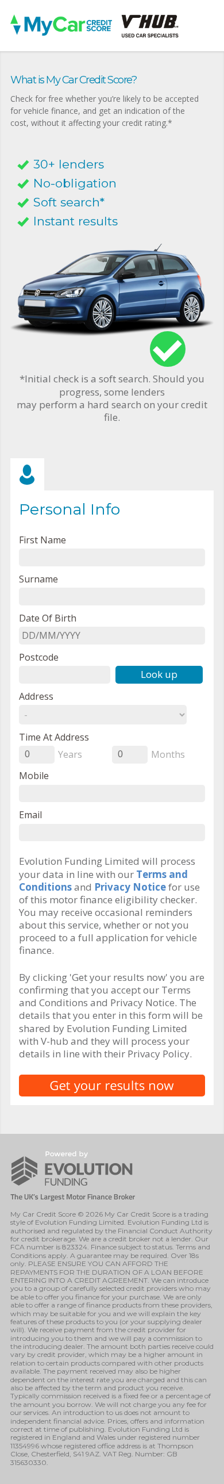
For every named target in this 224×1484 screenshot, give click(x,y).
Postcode (39, 657)
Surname (38, 579)
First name (42, 540)
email (30, 814)
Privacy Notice (130, 887)
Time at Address (54, 737)
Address (36, 696)
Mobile (34, 775)
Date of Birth (47, 618)
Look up (159, 674)
